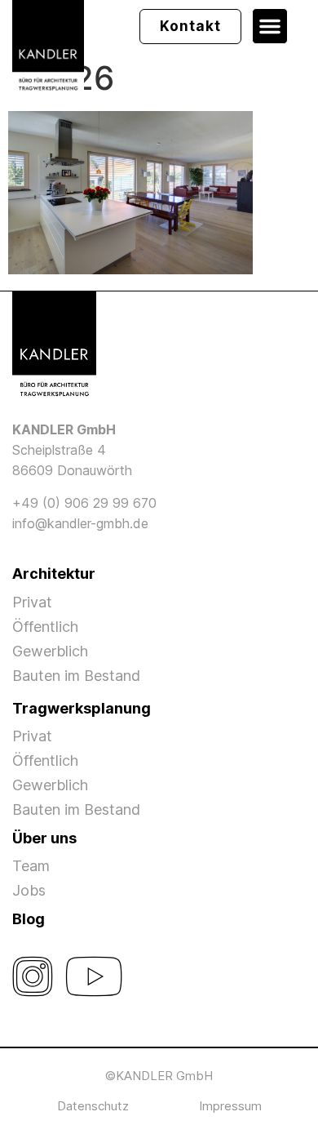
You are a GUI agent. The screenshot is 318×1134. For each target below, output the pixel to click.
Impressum (230, 1106)
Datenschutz (93, 1106)
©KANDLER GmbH (159, 1075)
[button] (270, 26)
